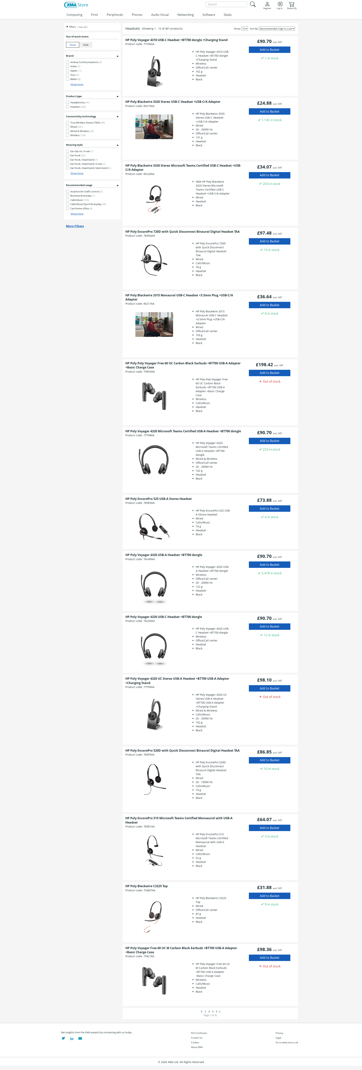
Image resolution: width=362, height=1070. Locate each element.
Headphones (80, 102)
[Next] (219, 1011)
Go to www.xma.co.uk (287, 1042)
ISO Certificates (199, 1033)
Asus (74, 74)
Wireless (78, 135)
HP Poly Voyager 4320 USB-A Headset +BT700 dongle (163, 555)
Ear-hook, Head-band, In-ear (87, 163)
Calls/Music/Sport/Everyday (88, 204)
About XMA (197, 1047)
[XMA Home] (76, 5)
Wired (76, 126)
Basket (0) (291, 8)
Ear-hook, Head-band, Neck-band (90, 168)
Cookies (195, 1042)
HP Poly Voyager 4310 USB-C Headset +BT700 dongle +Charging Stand (176, 40)
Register (267, 8)
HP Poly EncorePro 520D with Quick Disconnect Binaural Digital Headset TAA (182, 750)
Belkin (75, 79)
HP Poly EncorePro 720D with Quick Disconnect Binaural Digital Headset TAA (182, 232)
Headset (78, 106)
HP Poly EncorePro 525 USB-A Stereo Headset (158, 499)
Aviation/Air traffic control (86, 191)
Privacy (279, 1033)
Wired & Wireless (82, 131)
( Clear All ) (82, 27)
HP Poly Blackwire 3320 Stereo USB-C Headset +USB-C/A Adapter (172, 102)
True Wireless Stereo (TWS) (87, 122)
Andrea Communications (86, 62)
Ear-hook (77, 155)
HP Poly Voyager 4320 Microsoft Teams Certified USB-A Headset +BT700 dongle (183, 431)
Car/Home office (81, 208)
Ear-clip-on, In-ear (81, 151)
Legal (278, 1037)
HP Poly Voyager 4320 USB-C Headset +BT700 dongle (163, 617)
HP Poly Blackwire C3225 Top (146, 886)
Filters (72, 26)
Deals (228, 15)
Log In (280, 8)
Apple (75, 70)
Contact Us (196, 1037)
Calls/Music (79, 200)
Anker (75, 66)
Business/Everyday (82, 195)
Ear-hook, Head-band (84, 159)
